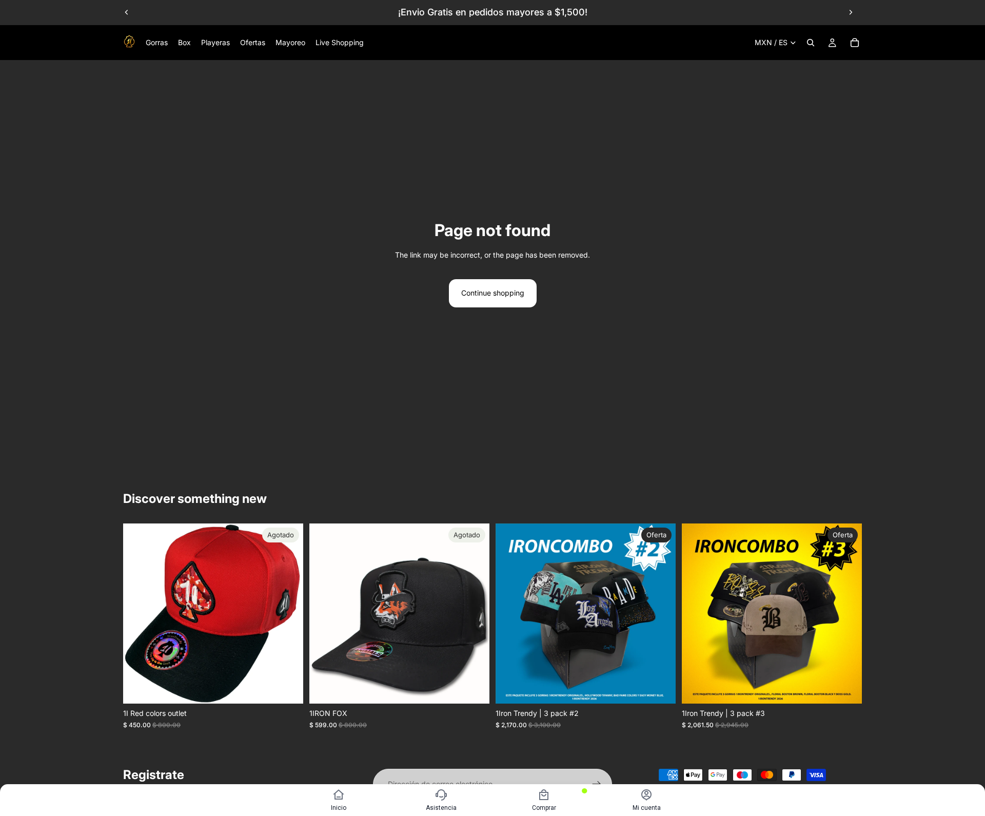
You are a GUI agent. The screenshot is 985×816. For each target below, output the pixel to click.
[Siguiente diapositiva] (850, 12)
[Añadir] (660, 688)
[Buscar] (810, 42)
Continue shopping (492, 292)
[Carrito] (854, 42)
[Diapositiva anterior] (126, 12)
